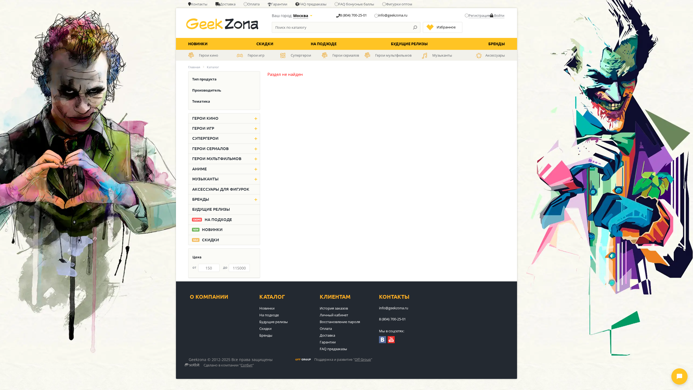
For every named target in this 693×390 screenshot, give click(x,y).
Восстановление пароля (340, 321)
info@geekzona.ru (392, 15)
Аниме (199, 169)
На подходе (323, 44)
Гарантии (279, 4)
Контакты (199, 4)
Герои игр (203, 128)
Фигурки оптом (399, 4)
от (194, 267)
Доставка (228, 4)
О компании (209, 297)
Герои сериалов (210, 148)
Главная (194, 67)
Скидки (264, 44)
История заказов (334, 308)
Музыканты (205, 179)
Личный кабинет (334, 315)
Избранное (446, 27)
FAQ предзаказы (312, 4)
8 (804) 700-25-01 (353, 15)
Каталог (272, 297)
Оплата (253, 4)
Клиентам (335, 297)
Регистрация (479, 15)
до (225, 267)
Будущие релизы (409, 44)
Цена (196, 257)
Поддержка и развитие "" (343, 360)
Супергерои (205, 138)
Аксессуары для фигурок (220, 189)
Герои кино (205, 118)
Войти (498, 15)
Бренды (496, 44)
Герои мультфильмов (216, 158)
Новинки (198, 44)
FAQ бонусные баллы (356, 4)
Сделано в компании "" (229, 365)
